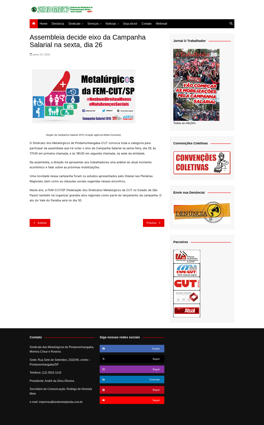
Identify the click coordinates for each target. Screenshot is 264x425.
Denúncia (58, 23)
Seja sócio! (130, 23)
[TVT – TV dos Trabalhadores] (186, 296)
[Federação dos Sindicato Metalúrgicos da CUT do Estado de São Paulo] (186, 256)
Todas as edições (184, 123)
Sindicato (74, 23)
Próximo (151, 222)
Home (43, 23)
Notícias (111, 23)
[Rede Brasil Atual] (186, 310)
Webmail (161, 23)
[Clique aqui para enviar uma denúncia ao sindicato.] (202, 212)
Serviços (93, 23)
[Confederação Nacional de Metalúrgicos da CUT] (186, 269)
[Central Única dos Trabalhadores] (186, 283)
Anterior (42, 222)
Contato (147, 23)
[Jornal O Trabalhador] (196, 84)
